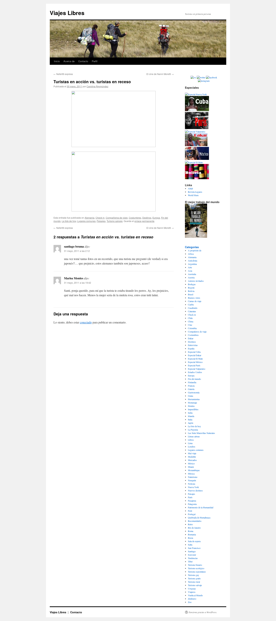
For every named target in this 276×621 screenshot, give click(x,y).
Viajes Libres (67, 13)
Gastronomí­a (193, 392)
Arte (190, 267)
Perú (190, 510)
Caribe (191, 304)
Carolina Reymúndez (97, 86)
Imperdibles (193, 409)
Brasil (190, 294)
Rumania (192, 534)
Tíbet (190, 561)
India (190, 412)
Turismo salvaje (115, 221)
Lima (190, 443)
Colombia (192, 328)
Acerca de (69, 61)
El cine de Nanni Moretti (160, 74)
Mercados (192, 460)
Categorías (192, 247)
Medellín (192, 456)
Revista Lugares (195, 191)
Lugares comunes (86, 221)
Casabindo (192, 307)
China (190, 321)
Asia (190, 270)
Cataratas (192, 311)
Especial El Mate (195, 358)
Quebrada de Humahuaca (199, 517)
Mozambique (194, 470)
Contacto (83, 61)
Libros (191, 439)
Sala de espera (194, 541)
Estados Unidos (195, 372)
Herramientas (194, 399)
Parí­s (190, 497)
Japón (190, 422)
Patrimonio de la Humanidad (200, 507)
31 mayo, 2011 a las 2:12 (77, 250)
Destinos (146, 217)
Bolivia (191, 290)
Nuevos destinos (195, 490)
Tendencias (193, 558)
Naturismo (192, 476)
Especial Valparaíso (196, 368)
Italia (190, 419)
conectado (86, 322)
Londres (191, 446)
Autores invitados (196, 280)
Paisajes (101, 221)
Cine (190, 324)
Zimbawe (192, 598)
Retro (190, 524)
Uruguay (192, 588)
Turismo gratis (194, 578)
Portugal (191, 514)
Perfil (94, 61)
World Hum (193, 195)
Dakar (190, 338)
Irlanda (191, 416)
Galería (191, 389)
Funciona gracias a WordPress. (203, 612)
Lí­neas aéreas (194, 436)
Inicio (57, 61)
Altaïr (190, 188)
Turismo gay (193, 574)
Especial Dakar (194, 355)
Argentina (192, 263)
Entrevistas (193, 345)
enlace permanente (144, 221)
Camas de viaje (194, 301)
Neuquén (192, 480)
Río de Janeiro (194, 527)
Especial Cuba (194, 351)
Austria (191, 277)
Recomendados (194, 520)
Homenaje (192, 402)
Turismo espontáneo (197, 571)
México (191, 463)
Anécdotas (192, 260)
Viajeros (191, 591)
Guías (190, 395)
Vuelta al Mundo (195, 595)
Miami (191, 466)
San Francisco (194, 547)
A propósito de (194, 250)
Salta (190, 544)
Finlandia (192, 382)
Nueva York (193, 487)
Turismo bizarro (195, 564)
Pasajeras (192, 500)
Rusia (190, 537)
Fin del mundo (194, 378)
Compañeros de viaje (117, 217)
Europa (156, 217)
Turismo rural (194, 581)
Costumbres (135, 217)
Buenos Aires (194, 297)
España (191, 348)
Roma (190, 531)
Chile (190, 318)
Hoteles (191, 405)
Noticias (191, 483)
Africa (191, 253)
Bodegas (192, 284)
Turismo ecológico (196, 568)
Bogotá (191, 287)
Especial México (195, 361)
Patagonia (192, 503)
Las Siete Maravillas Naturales (201, 432)
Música (191, 473)
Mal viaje (192, 453)
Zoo (190, 602)
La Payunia (193, 429)
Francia (191, 385)
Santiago (192, 551)
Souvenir (192, 554)
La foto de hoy (69, 221)
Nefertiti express (63, 74)
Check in (100, 217)
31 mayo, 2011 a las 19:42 (77, 282)
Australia (192, 274)
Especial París (194, 365)
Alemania (89, 217)
